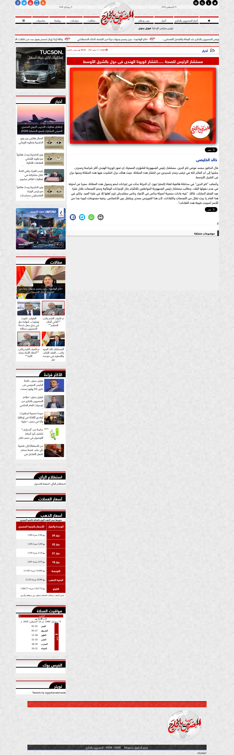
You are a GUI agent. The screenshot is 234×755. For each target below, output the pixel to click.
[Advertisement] (143, 266)
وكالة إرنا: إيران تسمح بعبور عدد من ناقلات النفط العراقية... (61, 38)
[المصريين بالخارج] (41, 68)
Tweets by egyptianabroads (49, 692)
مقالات (56, 261)
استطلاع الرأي (50, 476)
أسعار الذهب (51, 514)
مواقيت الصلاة (49, 610)
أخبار (205, 50)
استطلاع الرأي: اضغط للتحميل (50, 483)
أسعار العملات (50, 498)
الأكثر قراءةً (53, 373)
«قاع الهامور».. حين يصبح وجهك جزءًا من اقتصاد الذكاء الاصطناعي (141, 38)
